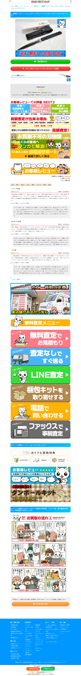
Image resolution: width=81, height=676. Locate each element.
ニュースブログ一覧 (51, 642)
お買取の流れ (14, 625)
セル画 (37, 627)
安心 (28, 184)
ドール (27, 648)
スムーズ (39, 184)
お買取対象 (49, 627)
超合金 (27, 652)
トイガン (27, 625)
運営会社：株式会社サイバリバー (65, 626)
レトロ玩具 (28, 633)
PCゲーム (38, 648)
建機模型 (37, 625)
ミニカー (27, 644)
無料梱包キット (15, 637)
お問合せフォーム (50, 633)
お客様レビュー (15, 643)
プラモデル (28, 642)
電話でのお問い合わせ (52, 635)
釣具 (36, 635)
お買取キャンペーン (16, 648)
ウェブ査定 (14, 629)
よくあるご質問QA (51, 625)
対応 (12, 184)
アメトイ (37, 631)
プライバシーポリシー (65, 632)
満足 (17, 184)
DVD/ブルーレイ (39, 645)
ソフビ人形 (38, 629)
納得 (45, 184)
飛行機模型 (28, 654)
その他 (37, 650)
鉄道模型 (27, 639)
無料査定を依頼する (16, 631)
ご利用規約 (63, 629)
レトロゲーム (39, 640)
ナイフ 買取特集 (34, 6)
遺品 (49, 184)
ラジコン (27, 646)
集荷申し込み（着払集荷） (17, 634)
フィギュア (28, 650)
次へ (15, 279)
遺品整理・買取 (15, 658)
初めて (22, 184)
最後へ (19, 279)
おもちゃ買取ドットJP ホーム (19, 6)
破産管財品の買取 (15, 656)
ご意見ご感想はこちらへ (52, 638)
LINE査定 (13, 627)
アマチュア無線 (29, 628)
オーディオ (38, 633)
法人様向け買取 (15, 654)
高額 (33, 184)
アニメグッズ (39, 642)
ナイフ (27, 631)
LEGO (37, 637)
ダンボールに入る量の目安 (52, 630)
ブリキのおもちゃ (29, 636)
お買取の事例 (14, 645)
